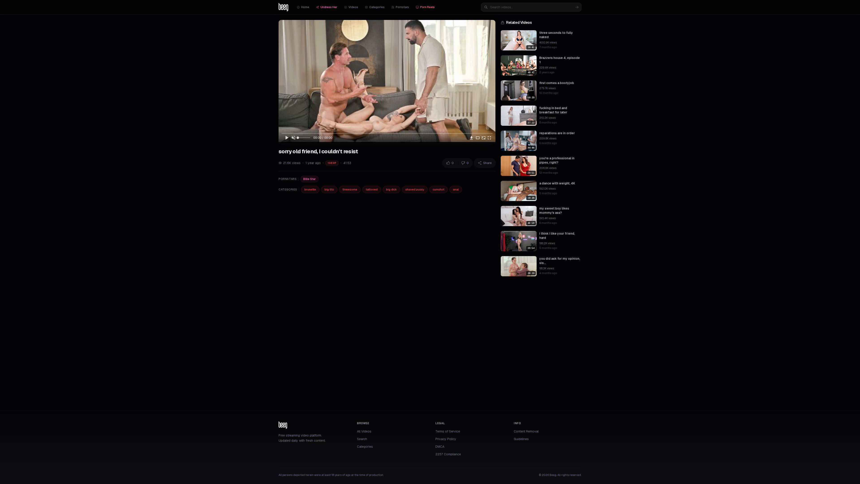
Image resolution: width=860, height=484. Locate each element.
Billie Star (309, 179)
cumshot (438, 189)
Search (362, 439)
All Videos (364, 431)
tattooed (372, 189)
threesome (349, 189)
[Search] (577, 7)
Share (487, 163)
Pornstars (402, 7)
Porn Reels (427, 7)
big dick (391, 189)
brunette (310, 189)
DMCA (439, 447)
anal (456, 189)
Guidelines (521, 439)
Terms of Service (447, 431)
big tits (329, 189)
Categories (377, 7)
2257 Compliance (448, 454)
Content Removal (526, 431)
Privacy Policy (445, 439)
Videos (353, 7)
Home (305, 7)
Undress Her (328, 7)
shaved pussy (414, 189)
